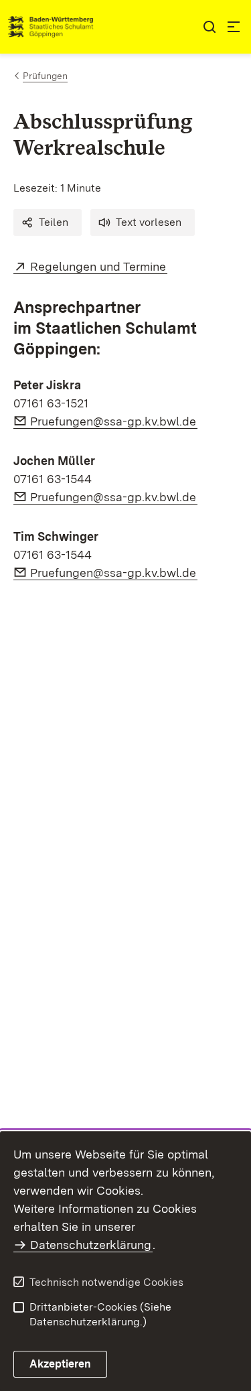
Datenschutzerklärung (90, 1245)
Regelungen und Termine (98, 266)
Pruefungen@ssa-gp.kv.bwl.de (113, 421)
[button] (47, 222)
